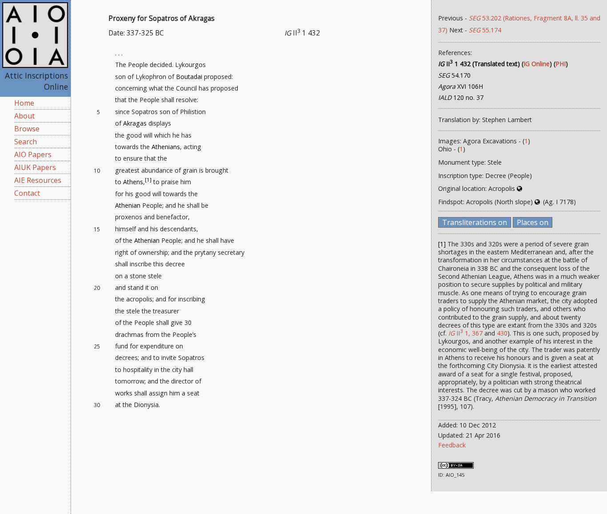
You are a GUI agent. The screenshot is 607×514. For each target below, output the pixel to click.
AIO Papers (33, 154)
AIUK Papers (35, 167)
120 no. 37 (460, 97)
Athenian (127, 205)
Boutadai (189, 76)
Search (25, 141)
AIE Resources (37, 180)
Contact (27, 193)
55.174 (485, 30)
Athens (133, 182)
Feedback (452, 445)
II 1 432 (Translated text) (479, 63)
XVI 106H (460, 86)
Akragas (135, 123)
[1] (148, 180)
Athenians (166, 146)
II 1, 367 (465, 333)
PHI (560, 63)
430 (502, 333)
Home (24, 103)
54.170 (454, 75)
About (24, 116)
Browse (27, 129)
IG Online (536, 63)
